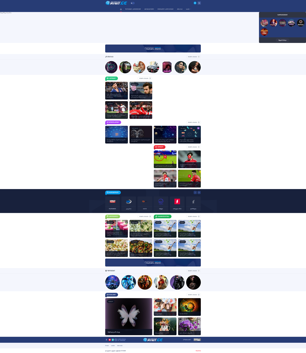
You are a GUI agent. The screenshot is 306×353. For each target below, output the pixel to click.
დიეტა (182, 222)
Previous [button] (195, 192)
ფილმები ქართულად (133, 9)
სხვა (188, 9)
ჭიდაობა (110, 84)
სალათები (110, 222)
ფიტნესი (182, 241)
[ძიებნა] (199, 3)
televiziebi (119, 345)
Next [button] (199, 192)
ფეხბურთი (134, 84)
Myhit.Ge (198, 350)
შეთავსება (183, 128)
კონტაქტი (187, 339)
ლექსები (110, 301)
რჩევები (158, 222)
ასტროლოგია (159, 128)
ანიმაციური (149, 9)
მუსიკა (179, 9)
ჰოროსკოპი (135, 128)
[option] (112, 201)
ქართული (158, 320)
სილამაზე (158, 241)
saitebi (113, 345)
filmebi (107, 345)
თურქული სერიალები (166, 9)
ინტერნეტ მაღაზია (5, 12)
